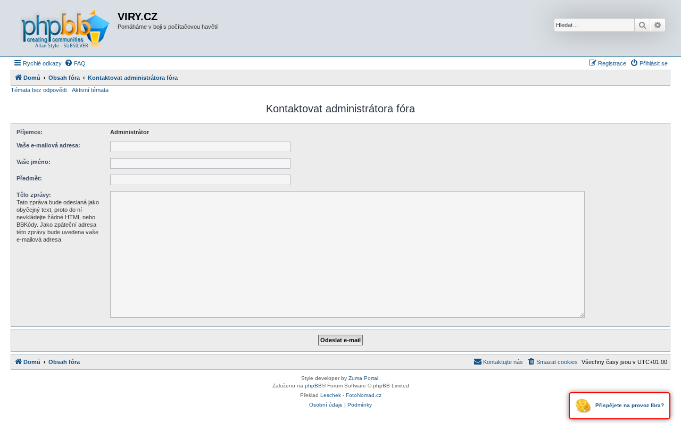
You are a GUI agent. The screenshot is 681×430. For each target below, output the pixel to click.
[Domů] (65, 28)
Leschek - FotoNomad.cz (350, 395)
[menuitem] (75, 63)
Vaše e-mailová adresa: (48, 145)
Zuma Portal (363, 378)
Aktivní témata (90, 90)
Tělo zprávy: (33, 195)
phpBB (313, 385)
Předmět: (29, 178)
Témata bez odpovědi (39, 90)
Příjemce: (29, 132)
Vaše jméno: (33, 162)
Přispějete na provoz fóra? (629, 405)
